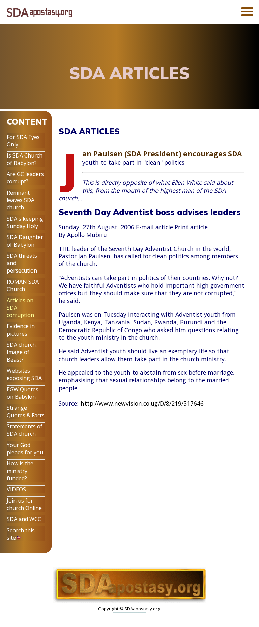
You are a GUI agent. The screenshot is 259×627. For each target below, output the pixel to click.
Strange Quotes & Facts (26, 411)
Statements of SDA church (24, 430)
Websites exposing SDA (24, 374)
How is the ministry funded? (20, 471)
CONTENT (27, 122)
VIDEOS (16, 489)
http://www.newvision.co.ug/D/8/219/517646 (142, 403)
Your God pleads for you (25, 448)
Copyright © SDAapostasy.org (129, 609)
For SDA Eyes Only (23, 140)
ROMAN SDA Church (23, 285)
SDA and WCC (24, 519)
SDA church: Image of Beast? (22, 352)
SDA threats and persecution (22, 263)
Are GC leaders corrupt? (25, 177)
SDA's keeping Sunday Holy (25, 222)
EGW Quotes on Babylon (22, 393)
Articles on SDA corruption (20, 307)
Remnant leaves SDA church (20, 200)
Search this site (21, 533)
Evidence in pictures (21, 329)
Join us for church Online (24, 504)
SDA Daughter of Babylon (25, 240)
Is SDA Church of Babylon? (24, 159)
